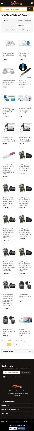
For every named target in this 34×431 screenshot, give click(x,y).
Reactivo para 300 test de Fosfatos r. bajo (8, 55)
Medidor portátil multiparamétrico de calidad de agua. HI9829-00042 (25, 167)
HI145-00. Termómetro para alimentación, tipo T (25, 331)
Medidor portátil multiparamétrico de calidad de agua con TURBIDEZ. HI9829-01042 (25, 201)
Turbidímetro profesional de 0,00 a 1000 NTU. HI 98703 (9, 110)
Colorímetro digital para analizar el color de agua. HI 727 (25, 110)
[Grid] (4, 21)
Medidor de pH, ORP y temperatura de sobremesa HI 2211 (25, 139)
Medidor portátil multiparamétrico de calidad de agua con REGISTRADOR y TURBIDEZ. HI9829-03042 (9, 266)
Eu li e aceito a (16, 377)
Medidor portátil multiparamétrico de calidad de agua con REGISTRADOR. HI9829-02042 (25, 232)
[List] (7, 21)
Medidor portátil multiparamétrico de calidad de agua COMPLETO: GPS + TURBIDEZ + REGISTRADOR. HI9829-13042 (9, 300)
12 (21, 344)
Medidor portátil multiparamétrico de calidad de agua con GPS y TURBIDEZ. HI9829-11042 (9, 233)
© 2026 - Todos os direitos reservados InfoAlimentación (17, 422)
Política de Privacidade (20, 377)
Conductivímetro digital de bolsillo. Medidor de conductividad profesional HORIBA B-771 (9, 169)
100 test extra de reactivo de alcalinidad (24, 55)
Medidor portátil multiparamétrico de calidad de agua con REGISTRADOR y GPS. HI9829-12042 (25, 266)
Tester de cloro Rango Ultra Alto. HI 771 (25, 296)
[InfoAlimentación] (17, 386)
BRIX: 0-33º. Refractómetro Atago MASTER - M (25, 82)
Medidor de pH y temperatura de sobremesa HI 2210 (9, 139)
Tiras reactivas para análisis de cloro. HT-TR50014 (9, 82)
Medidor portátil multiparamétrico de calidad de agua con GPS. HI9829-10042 (8, 201)
